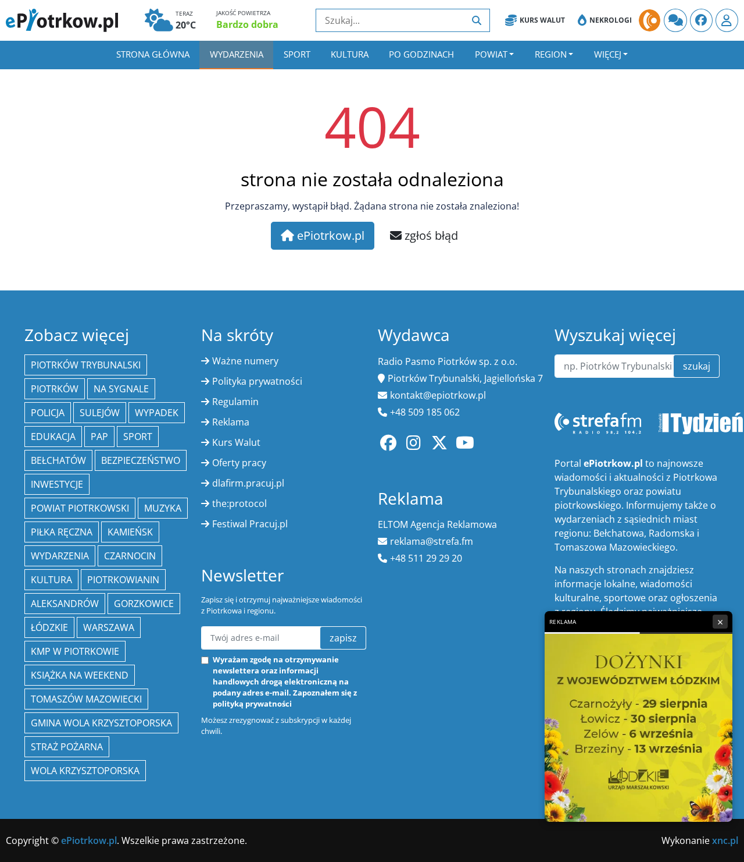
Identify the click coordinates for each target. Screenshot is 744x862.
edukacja (53, 436)
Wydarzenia (236, 54)
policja (48, 412)
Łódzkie (49, 627)
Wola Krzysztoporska (85, 770)
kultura (51, 579)
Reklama (230, 422)
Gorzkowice (144, 603)
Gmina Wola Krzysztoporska (101, 722)
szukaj (696, 366)
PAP (99, 436)
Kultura (350, 54)
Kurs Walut (542, 20)
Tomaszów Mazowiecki (86, 699)
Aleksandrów (65, 603)
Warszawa (108, 627)
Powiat (491, 54)
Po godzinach (421, 54)
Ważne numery (245, 360)
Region (551, 54)
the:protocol (239, 503)
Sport (297, 54)
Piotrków (54, 388)
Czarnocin (130, 555)
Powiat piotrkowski (80, 508)
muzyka (162, 508)
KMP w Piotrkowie (75, 651)
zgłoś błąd (430, 235)
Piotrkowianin (123, 579)
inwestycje (57, 484)
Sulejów (100, 412)
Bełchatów (58, 460)
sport (137, 436)
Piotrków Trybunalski (86, 365)
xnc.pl (725, 840)
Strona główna (152, 54)
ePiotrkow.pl (329, 235)
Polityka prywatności (257, 381)
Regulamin (235, 401)
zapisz (343, 638)
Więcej (607, 54)
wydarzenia (60, 555)
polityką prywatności (252, 703)
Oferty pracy (239, 462)
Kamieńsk (130, 532)
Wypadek (156, 412)
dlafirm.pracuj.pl (248, 483)
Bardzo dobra (247, 24)
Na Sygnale (121, 388)
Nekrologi (610, 20)
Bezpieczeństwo (140, 460)
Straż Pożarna (67, 746)
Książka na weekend (79, 675)
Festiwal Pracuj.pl (250, 523)
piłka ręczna (61, 532)
